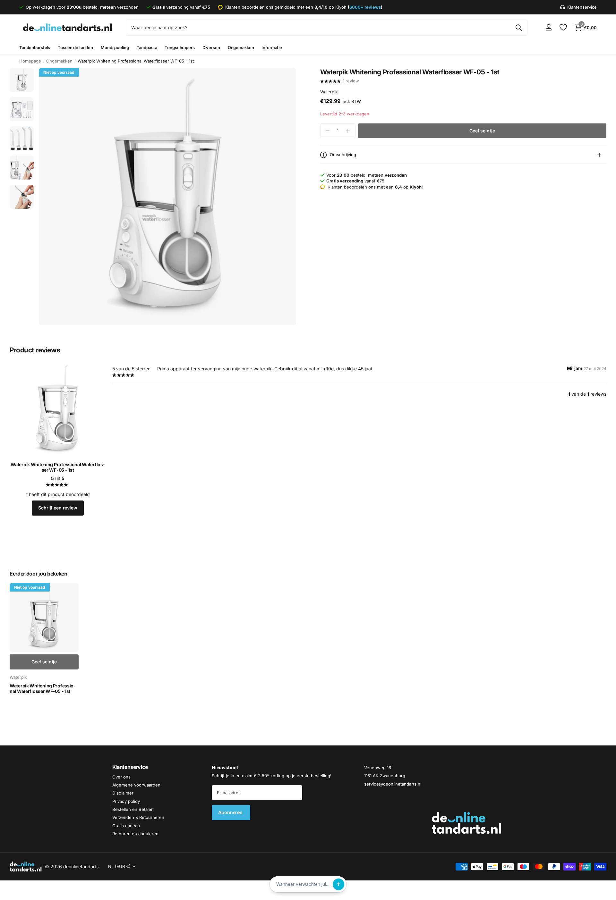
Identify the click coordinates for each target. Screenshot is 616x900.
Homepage (30, 60)
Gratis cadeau (126, 825)
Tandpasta (147, 47)
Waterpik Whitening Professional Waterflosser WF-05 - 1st (58, 467)
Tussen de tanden (75, 47)
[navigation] (22, 80)
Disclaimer (122, 792)
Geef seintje (482, 130)
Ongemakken (241, 47)
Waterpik (329, 91)
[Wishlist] (563, 27)
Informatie (271, 47)
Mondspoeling (115, 47)
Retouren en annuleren (135, 833)
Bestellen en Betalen (133, 809)
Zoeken (518, 28)
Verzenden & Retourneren (138, 817)
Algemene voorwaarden (136, 784)
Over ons (121, 776)
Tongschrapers (179, 47)
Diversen (211, 47)
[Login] (548, 27)
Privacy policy (126, 801)
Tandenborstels (34, 47)
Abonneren (231, 812)
